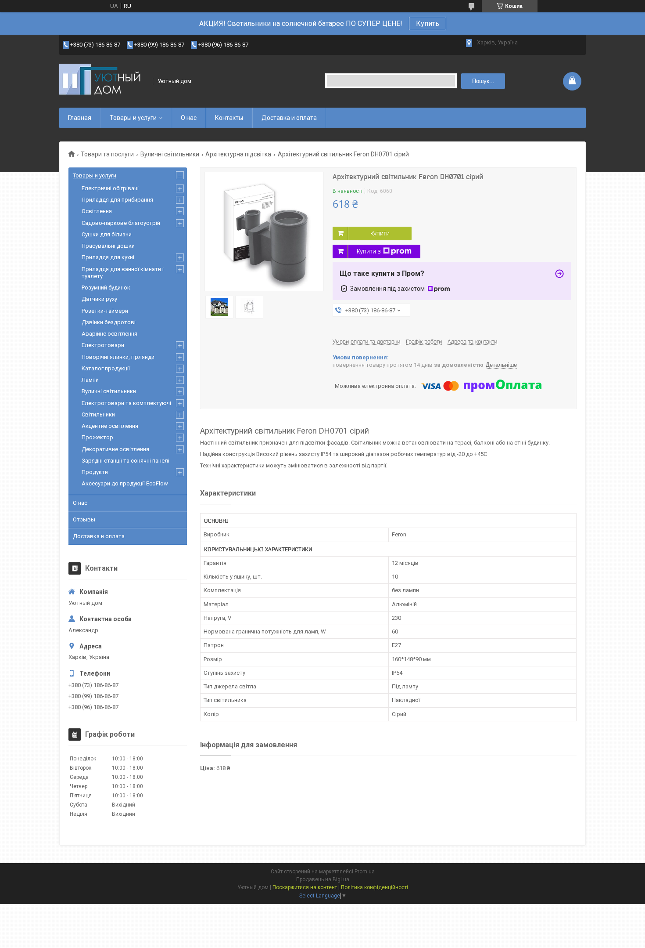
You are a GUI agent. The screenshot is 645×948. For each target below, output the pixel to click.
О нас (189, 117)
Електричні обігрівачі (110, 188)
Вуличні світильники (169, 154)
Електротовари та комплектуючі (126, 403)
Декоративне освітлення (115, 449)
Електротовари (103, 345)
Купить (427, 23)
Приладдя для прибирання (117, 199)
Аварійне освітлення (109, 333)
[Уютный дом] (103, 81)
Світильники (98, 414)
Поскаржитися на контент (304, 887)
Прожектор (97, 437)
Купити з (369, 251)
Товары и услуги (133, 117)
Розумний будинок (106, 287)
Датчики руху (99, 299)
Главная (79, 117)
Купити (380, 233)
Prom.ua (365, 871)
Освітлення (97, 211)
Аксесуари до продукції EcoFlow (125, 483)
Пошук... (483, 81)
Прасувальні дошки (108, 245)
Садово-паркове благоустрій (121, 223)
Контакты (229, 117)
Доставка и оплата (289, 117)
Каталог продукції (106, 368)
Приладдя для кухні (108, 257)
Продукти (95, 472)
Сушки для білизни (107, 234)
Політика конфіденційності (374, 887)
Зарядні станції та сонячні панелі (125, 460)
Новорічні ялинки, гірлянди (118, 357)
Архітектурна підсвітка (238, 154)
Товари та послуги (107, 154)
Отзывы (84, 519)
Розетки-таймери (105, 311)
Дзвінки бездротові (109, 322)
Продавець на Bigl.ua (322, 879)
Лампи (90, 379)
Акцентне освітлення (110, 426)
